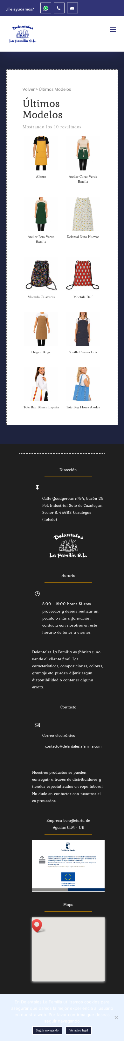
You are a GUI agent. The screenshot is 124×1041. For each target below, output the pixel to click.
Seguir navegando (47, 1030)
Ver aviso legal (78, 1030)
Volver (29, 89)
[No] (116, 1017)
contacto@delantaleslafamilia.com (73, 746)
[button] (39, 925)
